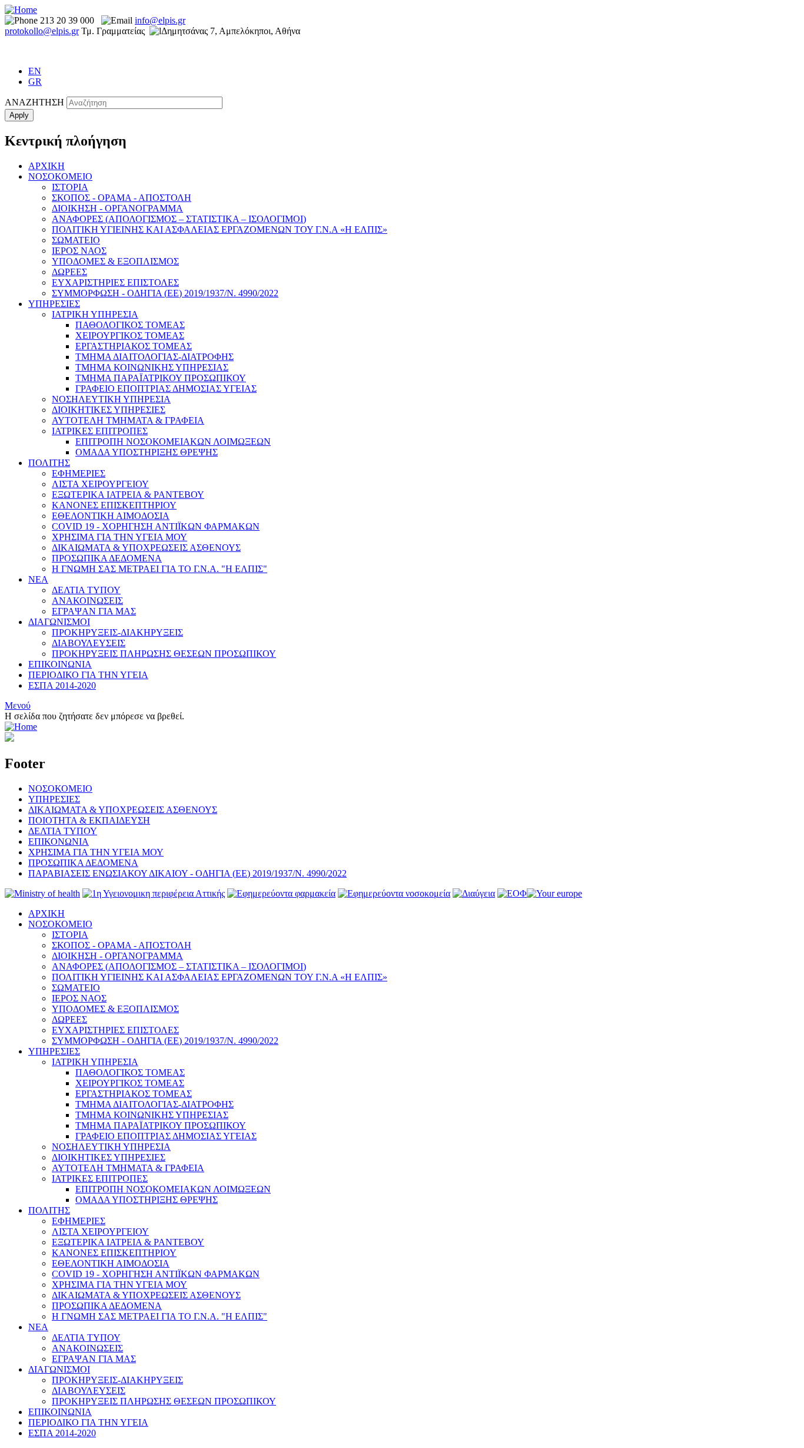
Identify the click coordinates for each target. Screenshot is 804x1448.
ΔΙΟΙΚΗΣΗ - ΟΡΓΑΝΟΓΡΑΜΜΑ (117, 208)
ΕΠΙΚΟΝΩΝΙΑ (58, 842)
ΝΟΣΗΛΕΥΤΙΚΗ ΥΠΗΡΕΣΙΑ (111, 399)
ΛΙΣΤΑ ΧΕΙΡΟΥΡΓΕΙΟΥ (100, 484)
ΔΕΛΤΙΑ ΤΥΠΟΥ (86, 590)
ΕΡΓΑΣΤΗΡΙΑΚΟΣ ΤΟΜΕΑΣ (133, 346)
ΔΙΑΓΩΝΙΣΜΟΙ (59, 622)
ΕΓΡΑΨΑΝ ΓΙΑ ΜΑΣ (94, 611)
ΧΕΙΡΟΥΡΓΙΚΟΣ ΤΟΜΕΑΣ (129, 335)
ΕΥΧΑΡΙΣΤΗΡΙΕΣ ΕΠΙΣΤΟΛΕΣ (115, 282)
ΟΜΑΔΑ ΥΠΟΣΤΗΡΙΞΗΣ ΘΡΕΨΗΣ (146, 452)
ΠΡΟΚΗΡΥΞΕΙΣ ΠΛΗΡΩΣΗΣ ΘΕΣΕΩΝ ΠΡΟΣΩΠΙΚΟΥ (164, 654)
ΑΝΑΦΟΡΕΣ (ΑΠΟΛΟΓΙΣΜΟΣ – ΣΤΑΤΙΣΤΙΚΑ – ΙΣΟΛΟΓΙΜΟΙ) (179, 219)
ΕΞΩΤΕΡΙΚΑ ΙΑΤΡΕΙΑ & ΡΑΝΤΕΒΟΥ (128, 495)
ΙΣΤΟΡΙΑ (70, 187)
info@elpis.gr (160, 20)
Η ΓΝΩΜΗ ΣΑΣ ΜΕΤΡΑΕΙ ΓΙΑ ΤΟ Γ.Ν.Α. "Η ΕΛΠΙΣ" (159, 569)
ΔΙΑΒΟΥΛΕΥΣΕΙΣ (88, 643)
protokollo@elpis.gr (42, 31)
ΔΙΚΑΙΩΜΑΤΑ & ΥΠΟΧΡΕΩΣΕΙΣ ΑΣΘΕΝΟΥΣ (146, 548)
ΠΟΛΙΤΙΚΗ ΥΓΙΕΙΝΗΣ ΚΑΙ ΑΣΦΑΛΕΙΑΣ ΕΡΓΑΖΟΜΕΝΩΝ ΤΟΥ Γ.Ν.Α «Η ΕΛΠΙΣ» (219, 229)
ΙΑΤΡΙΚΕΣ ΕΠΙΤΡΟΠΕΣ (100, 431)
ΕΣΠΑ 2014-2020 (62, 685)
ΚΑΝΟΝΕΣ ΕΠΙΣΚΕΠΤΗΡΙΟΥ (114, 505)
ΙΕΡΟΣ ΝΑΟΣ (79, 251)
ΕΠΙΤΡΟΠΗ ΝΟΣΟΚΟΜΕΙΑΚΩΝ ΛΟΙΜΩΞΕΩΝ (173, 442)
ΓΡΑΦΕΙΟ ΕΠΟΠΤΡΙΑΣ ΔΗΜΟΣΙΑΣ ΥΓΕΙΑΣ (166, 389)
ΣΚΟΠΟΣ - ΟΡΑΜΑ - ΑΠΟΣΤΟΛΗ (121, 198)
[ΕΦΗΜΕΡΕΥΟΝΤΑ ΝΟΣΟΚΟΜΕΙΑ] (394, 893)
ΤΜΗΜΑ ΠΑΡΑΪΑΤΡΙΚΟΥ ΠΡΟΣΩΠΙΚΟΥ (160, 378)
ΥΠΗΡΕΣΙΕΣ (54, 304)
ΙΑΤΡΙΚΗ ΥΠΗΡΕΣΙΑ (95, 314)
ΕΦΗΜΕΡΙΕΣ (78, 473)
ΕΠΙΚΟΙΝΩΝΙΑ (60, 664)
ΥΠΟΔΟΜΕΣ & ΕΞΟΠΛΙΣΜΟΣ (115, 261)
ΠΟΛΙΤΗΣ (49, 463)
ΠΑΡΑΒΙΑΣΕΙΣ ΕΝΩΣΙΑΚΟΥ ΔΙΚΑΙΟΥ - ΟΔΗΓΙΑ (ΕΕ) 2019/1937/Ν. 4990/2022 (187, 873)
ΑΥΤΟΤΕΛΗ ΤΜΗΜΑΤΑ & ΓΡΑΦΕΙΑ (128, 420)
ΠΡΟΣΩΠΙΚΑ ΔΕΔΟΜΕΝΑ (107, 558)
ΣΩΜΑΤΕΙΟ (76, 240)
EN (34, 71)
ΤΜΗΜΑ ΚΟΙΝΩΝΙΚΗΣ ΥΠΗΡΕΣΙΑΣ (151, 367)
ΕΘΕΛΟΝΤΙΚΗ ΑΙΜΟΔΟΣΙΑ (111, 516)
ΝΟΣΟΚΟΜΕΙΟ (60, 176)
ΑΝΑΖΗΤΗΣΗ (34, 102)
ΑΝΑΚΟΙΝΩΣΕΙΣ (87, 601)
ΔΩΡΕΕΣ (69, 272)
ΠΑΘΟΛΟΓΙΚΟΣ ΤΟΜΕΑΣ (130, 325)
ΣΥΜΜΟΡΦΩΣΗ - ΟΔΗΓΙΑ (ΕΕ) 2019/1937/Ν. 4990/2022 (165, 293)
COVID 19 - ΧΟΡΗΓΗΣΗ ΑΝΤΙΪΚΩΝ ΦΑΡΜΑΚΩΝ (156, 526)
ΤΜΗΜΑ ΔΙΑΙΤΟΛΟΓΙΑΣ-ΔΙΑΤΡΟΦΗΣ (154, 357)
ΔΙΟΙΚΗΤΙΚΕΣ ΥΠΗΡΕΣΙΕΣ (108, 410)
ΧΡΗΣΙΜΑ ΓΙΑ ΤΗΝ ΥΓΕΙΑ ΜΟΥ (119, 537)
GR (35, 82)
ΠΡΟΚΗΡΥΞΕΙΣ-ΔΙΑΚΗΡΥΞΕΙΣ (117, 632)
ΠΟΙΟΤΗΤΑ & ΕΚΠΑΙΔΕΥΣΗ (89, 820)
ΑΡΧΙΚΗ (46, 166)
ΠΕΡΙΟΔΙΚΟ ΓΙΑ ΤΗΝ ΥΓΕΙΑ (88, 675)
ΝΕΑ (38, 579)
